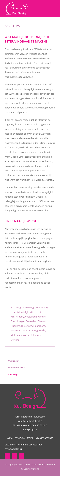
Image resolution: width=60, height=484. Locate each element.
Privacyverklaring (13, 448)
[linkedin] (14, 456)
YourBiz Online (31, 468)
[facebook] (7, 456)
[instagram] (21, 456)
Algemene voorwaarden (30, 444)
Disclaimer (10, 444)
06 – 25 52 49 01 (40, 425)
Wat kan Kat (13, 360)
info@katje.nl (30, 429)
